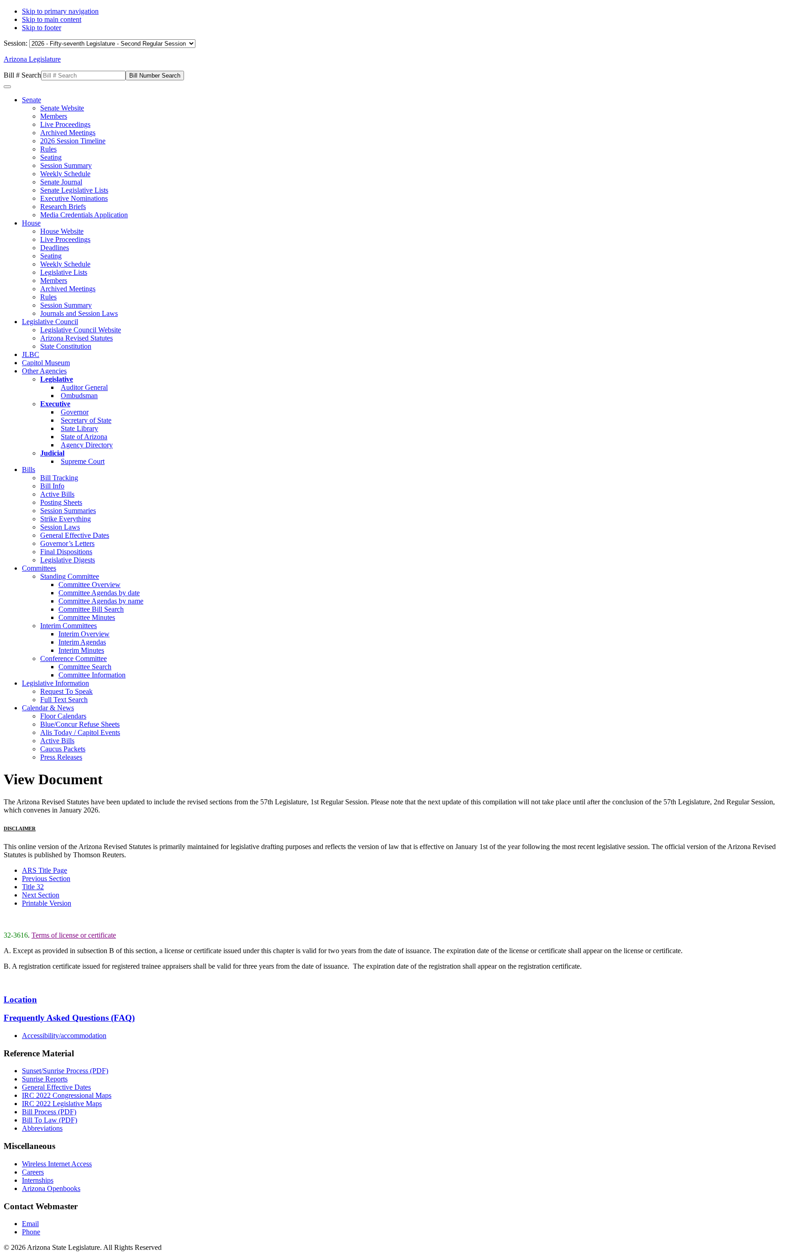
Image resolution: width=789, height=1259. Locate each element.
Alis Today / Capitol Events (80, 732)
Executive (55, 404)
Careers (33, 1172)
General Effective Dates (74, 535)
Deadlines (54, 248)
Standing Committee (69, 576)
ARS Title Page (44, 870)
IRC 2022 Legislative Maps (62, 1103)
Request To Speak (66, 691)
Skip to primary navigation (60, 11)
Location (20, 999)
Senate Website (62, 108)
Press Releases (61, 757)
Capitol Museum (46, 363)
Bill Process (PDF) (49, 1112)
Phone (31, 1232)
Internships (37, 1180)
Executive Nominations (74, 198)
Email (30, 1224)
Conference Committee (73, 658)
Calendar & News (48, 708)
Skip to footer (41, 27)
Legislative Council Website (80, 330)
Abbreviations (42, 1128)
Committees (39, 568)
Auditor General (84, 387)
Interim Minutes (81, 650)
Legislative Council (50, 321)
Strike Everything (65, 519)
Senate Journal (61, 182)
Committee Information (92, 675)
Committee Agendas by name (100, 601)
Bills (28, 469)
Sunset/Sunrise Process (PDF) (65, 1071)
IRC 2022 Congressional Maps (66, 1095)
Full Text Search (64, 699)
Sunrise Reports (45, 1079)
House (31, 223)
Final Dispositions (66, 552)
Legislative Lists (63, 272)
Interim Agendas (82, 642)
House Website (62, 231)
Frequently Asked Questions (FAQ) (69, 1018)
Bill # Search (22, 75)
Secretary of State (86, 420)
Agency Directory (87, 445)
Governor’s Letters (67, 543)
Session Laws (60, 527)
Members (53, 116)
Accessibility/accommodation (64, 1035)
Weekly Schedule (65, 174)
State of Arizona (84, 437)
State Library (79, 428)
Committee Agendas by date (99, 593)
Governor (75, 412)
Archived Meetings (67, 132)
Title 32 (33, 887)
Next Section (40, 895)
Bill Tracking (59, 478)
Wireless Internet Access (57, 1164)
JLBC (30, 354)
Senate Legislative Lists (74, 190)
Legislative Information (55, 683)
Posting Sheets (61, 502)
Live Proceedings (65, 124)
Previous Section (46, 878)
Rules (48, 149)
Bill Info (52, 486)
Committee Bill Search (91, 609)
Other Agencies (44, 371)
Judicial (52, 453)
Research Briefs (63, 206)
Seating (51, 157)
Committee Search (84, 667)
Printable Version (46, 903)
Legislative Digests (67, 560)
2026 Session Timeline (72, 141)
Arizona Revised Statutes (76, 338)
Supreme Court (83, 461)
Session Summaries (68, 510)
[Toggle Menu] (7, 86)
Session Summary (66, 165)
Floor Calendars (63, 716)
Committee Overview (89, 584)
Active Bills (57, 494)
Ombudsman (79, 395)
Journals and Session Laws (79, 313)
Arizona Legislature (32, 59)
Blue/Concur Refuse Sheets (80, 724)
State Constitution (65, 346)
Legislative (56, 379)
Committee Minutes (86, 617)
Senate (31, 100)
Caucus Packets (62, 749)
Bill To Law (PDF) (49, 1120)
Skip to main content (51, 19)
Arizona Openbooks (51, 1188)
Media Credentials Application (84, 215)
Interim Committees (68, 626)
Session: (16, 43)
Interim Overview (84, 634)
